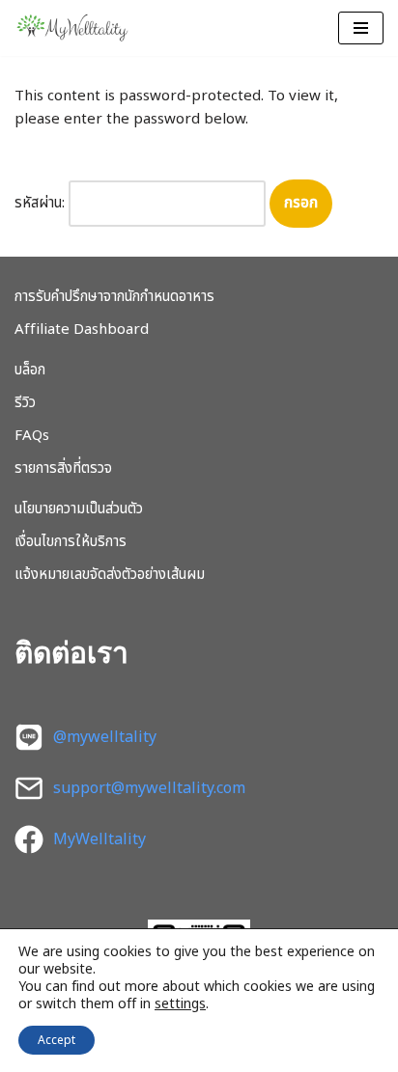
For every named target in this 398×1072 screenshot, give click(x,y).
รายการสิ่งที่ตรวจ (63, 468)
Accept (56, 1040)
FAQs (31, 436)
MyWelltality (99, 839)
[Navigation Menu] (361, 28)
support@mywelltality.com (149, 788)
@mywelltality (104, 737)
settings (180, 1004)
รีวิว (25, 403)
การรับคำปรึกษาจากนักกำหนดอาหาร (114, 297)
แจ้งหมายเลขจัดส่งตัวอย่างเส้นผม (109, 574)
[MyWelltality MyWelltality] (72, 28)
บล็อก (29, 370)
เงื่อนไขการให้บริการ (70, 542)
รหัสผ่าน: (41, 203)
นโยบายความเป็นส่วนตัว (78, 509)
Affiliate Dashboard (81, 329)
